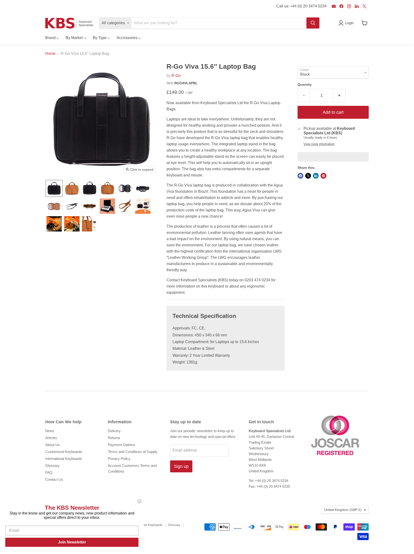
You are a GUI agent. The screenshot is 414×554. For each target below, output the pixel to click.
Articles (51, 438)
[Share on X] (308, 176)
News (49, 431)
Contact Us (54, 479)
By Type (100, 38)
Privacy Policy (119, 459)
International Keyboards (63, 459)
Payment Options (121, 445)
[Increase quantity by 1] (339, 95)
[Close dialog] (139, 501)
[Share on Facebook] (300, 176)
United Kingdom (343, 510)
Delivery (114, 431)
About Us (52, 445)
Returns (114, 438)
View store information (319, 144)
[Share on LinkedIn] (316, 176)
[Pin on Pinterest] (323, 176)
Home (50, 53)
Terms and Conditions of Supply (132, 452)
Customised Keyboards (63, 452)
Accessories (127, 38)
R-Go (176, 75)
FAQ (48, 472)
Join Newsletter (72, 542)
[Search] (312, 22)
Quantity (305, 84)
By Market (75, 38)
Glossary (52, 466)
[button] (54, 188)
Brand (51, 38)
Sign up (181, 466)
